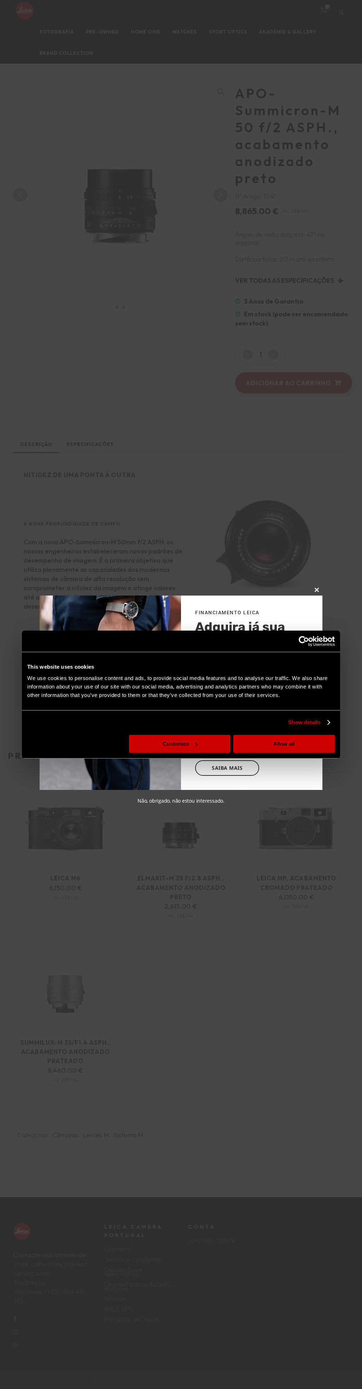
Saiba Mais (227, 767)
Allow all (283, 744)
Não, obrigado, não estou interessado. (181, 800)
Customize (176, 744)
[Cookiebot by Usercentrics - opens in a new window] (304, 641)
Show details (304, 722)
